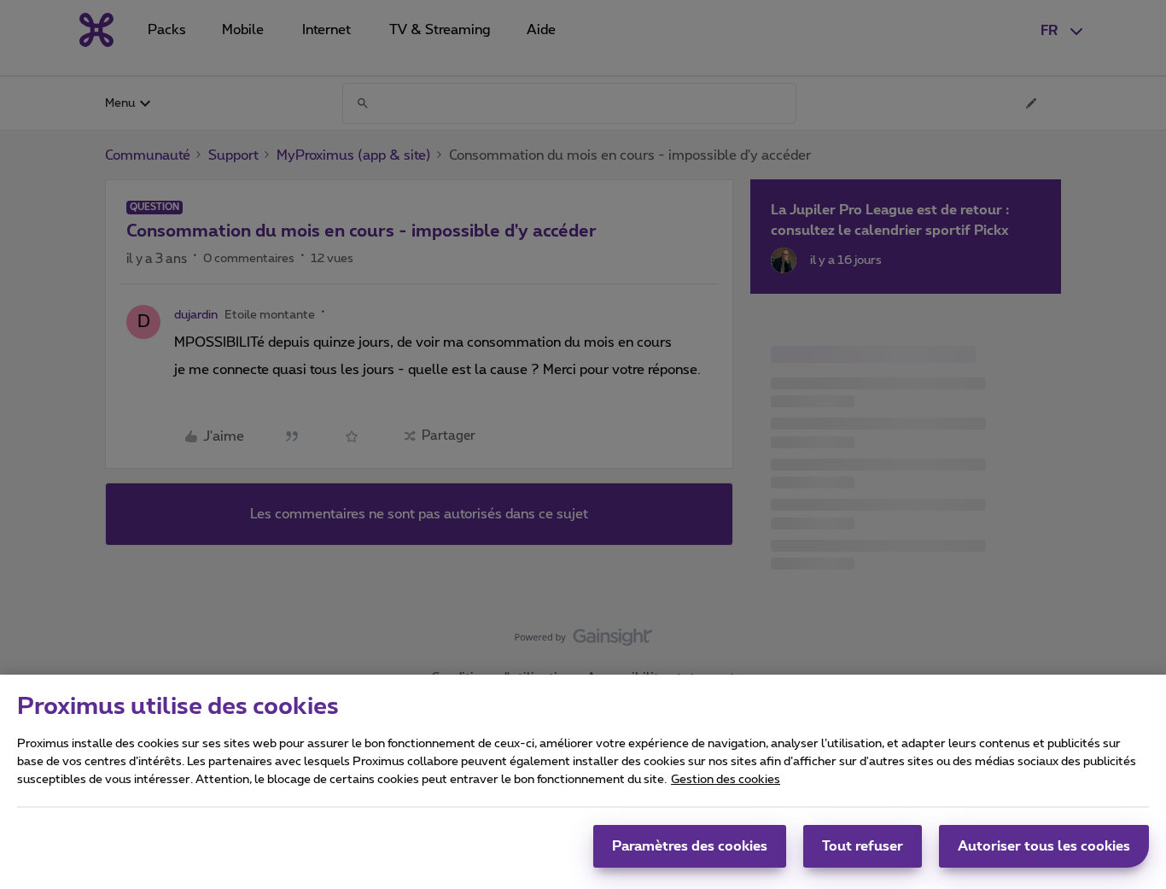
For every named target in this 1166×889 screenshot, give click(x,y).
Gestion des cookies (725, 780)
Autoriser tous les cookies (1044, 846)
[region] (583, 782)
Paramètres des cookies (689, 846)
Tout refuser (862, 846)
